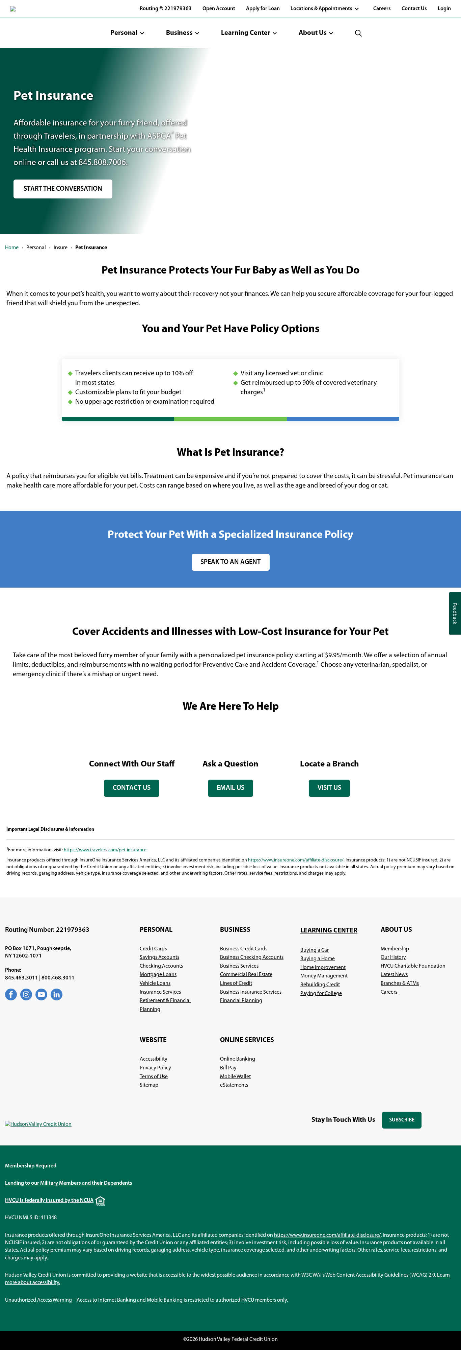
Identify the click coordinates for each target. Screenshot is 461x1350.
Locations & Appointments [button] (321, 8)
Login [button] (444, 8)
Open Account (218, 8)
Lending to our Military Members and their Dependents (68, 1183)
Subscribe (405, 1123)
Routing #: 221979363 (166, 8)
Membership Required (30, 1166)
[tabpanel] (132, 762)
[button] (127, 33)
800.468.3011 (58, 978)
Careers (382, 8)
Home (12, 248)
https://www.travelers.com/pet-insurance (105, 850)
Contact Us (414, 8)
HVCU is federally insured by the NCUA (49, 1200)
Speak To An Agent (230, 562)
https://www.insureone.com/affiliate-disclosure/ (296, 860)
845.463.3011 (21, 978)
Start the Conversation (63, 189)
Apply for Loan (263, 8)
